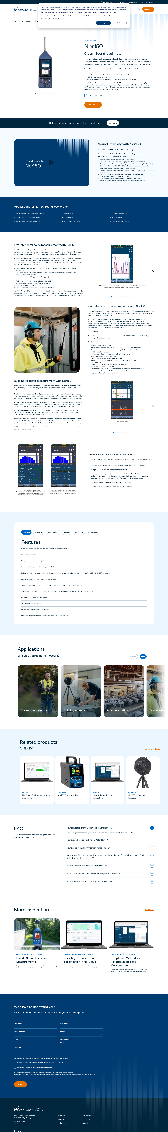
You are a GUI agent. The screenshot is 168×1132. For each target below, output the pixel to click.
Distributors (121, 2)
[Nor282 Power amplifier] (72, 780)
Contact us (148, 9)
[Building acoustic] (81, 691)
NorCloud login (108, 2)
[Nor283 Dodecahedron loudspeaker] (143, 780)
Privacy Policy (111, 12)
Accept (103, 23)
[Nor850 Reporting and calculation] (107, 780)
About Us (85, 1123)
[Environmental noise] (38, 691)
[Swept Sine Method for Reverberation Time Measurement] (131, 950)
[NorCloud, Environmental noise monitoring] (37, 780)
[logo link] (25, 9)
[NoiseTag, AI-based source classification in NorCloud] (84, 950)
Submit (20, 1084)
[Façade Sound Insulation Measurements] (37, 950)
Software (61, 1119)
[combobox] (81, 1035)
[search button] (139, 9)
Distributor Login (149, 2)
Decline (119, 23)
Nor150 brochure (96, 95)
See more (149, 909)
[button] (35, 93)
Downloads (132, 2)
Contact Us (86, 1119)
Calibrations (62, 1123)
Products (61, 1116)
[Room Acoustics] (124, 691)
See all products (152, 749)
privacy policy (90, 1074)
